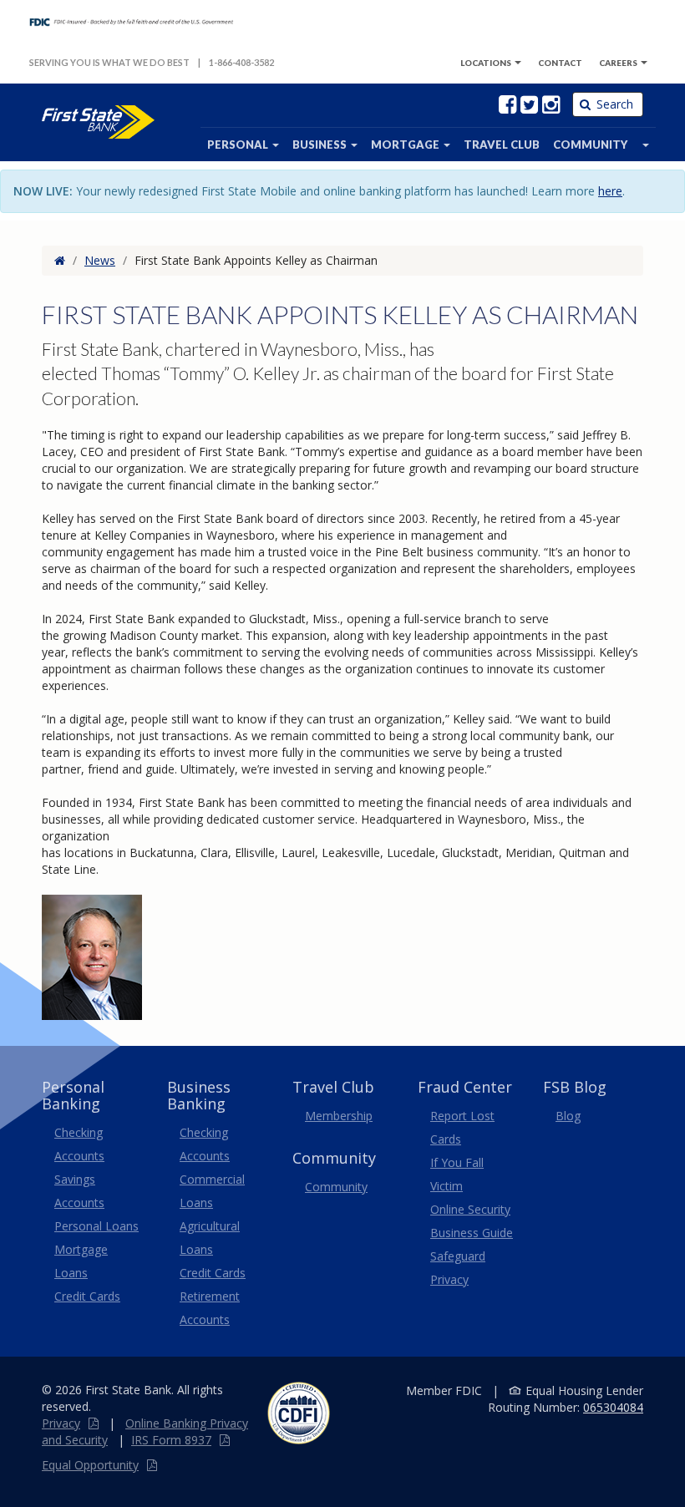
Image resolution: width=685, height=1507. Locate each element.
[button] (645, 144)
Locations (485, 63)
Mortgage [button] (406, 144)
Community (336, 1187)
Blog (568, 1116)
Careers (619, 63)
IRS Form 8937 (171, 1440)
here (610, 191)
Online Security (470, 1209)
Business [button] (320, 144)
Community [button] (590, 144)
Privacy (61, 1423)
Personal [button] (239, 144)
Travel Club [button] (502, 144)
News (99, 260)
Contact (560, 63)
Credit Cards (87, 1296)
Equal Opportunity (90, 1465)
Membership (339, 1116)
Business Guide (471, 1233)
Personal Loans (96, 1226)
